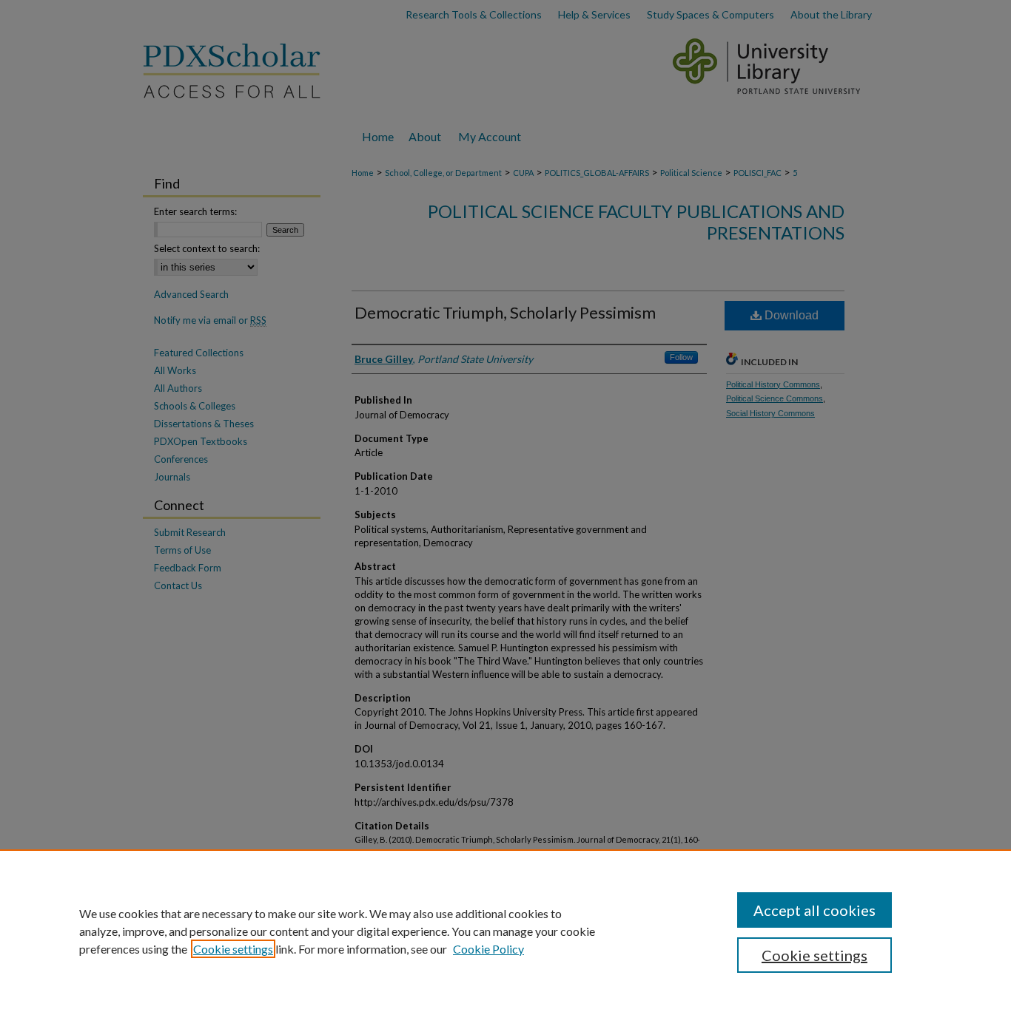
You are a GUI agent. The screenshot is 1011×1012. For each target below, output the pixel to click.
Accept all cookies (814, 910)
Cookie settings (233, 949)
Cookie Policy (488, 949)
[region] (505, 930)
